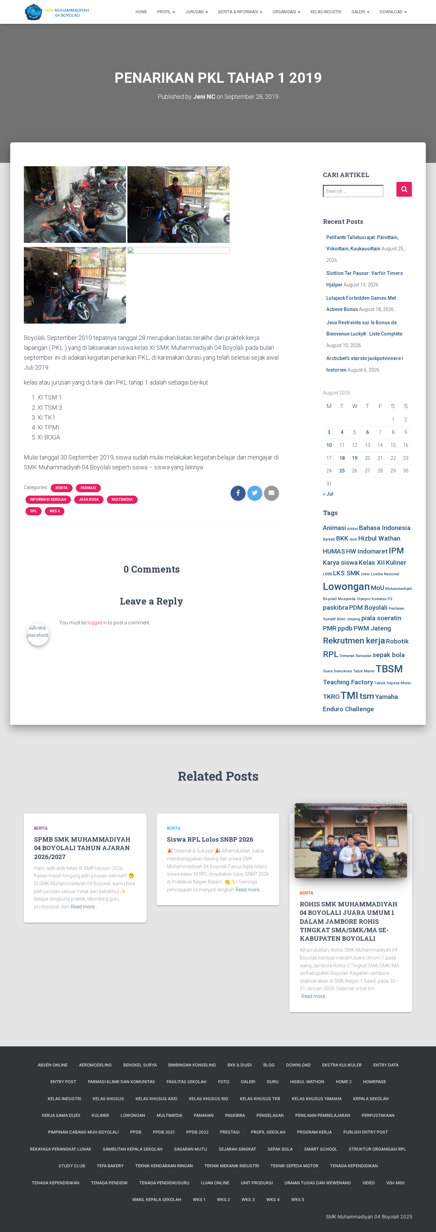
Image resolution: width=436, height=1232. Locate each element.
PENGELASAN (270, 1115)
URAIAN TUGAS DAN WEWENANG (317, 1182)
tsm (366, 696)
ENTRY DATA (386, 1064)
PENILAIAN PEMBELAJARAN (322, 1115)
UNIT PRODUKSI (257, 1182)
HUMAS (334, 551)
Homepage (374, 1081)
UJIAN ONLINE (215, 1182)
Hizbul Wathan (379, 538)
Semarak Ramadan (356, 656)
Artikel (352, 529)
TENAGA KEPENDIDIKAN (354, 1165)
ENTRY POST (63, 1081)
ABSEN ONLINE (52, 1064)
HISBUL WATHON (307, 1081)
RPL (33, 511)
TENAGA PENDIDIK (109, 1182)
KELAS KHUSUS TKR (260, 1098)
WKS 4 (55, 511)
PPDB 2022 (197, 1132)
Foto (223, 1081)
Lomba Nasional (385, 574)
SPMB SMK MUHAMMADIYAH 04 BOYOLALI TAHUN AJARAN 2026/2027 (82, 847)
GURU (273, 1081)
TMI (349, 695)
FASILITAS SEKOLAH (186, 1081)
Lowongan (346, 586)
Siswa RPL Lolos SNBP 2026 (210, 839)
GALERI (248, 1081)
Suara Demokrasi (337, 671)
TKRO (331, 697)
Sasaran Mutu (190, 1149)
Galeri (359, 12)
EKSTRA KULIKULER (342, 1064)
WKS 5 (297, 1199)
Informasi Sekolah (48, 499)
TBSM (389, 669)
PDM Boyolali (368, 607)
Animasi (334, 528)
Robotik (397, 641)
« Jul (328, 494)
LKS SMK (346, 573)
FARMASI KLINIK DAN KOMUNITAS (121, 1081)
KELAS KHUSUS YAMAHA (317, 1098)
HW (351, 551)
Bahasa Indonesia (384, 528)
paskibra (335, 607)
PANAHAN (204, 1115)
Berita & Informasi (238, 12)
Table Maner (364, 671)
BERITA (62, 488)
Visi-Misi (395, 1182)
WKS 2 (223, 1199)
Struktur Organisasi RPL (377, 1149)
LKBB (327, 574)
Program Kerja (314, 1132)
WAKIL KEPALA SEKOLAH (156, 1199)
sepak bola (389, 655)
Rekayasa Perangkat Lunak (60, 1149)
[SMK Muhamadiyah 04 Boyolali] (56, 11)
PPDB (135, 1132)
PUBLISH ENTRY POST (365, 1132)
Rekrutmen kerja (354, 640)
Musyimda (347, 599)
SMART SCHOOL (320, 1149)
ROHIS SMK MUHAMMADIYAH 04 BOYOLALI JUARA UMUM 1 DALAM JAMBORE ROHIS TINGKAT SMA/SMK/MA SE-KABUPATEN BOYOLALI (349, 921)
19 (354, 458)
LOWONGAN (133, 1115)
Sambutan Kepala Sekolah (132, 1149)
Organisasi (284, 12)
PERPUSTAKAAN (378, 1115)
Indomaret (372, 551)
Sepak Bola (280, 1149)
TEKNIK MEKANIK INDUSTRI (231, 1165)
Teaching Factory (348, 682)
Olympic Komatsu (372, 599)
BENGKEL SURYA (140, 1064)
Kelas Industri (326, 12)
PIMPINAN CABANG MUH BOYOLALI (83, 1132)
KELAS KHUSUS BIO (208, 1098)
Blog (269, 1064)
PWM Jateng (372, 628)
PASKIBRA (235, 1115)
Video (368, 1182)
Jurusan (195, 12)
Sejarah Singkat (237, 1149)
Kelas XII (372, 562)
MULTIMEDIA (122, 499)
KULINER (100, 1115)
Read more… (84, 906)
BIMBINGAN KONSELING (192, 1064)
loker (365, 574)
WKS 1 (199, 1199)
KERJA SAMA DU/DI (61, 1115)
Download (392, 12)
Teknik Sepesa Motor (392, 683)
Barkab (329, 539)
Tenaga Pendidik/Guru (164, 1182)
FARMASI (88, 488)
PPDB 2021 (164, 1132)
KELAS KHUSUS (108, 1098)
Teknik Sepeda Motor (294, 1165)
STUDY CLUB (72, 1165)
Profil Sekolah (268, 1132)
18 (342, 458)
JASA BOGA (89, 499)
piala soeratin (381, 618)
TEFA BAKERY (110, 1165)
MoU (377, 588)
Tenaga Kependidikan (55, 1182)
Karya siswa (340, 562)
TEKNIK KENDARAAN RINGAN (164, 1165)
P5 (390, 599)
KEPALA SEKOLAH (371, 1098)
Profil (164, 12)
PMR (330, 628)
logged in (97, 622)
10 (329, 445)
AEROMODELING (95, 1064)
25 (342, 470)
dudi (353, 539)
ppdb (345, 628)
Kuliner (396, 562)
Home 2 (344, 1081)
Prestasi (229, 1132)
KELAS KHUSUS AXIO (156, 1098)
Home (141, 12)
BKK (342, 538)
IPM (396, 551)
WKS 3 (248, 1199)
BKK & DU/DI (240, 1064)
